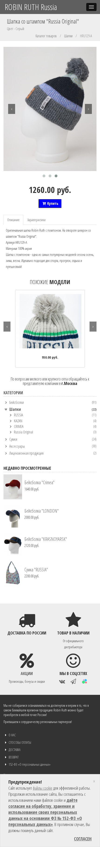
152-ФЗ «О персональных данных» (29, 764)
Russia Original (23, 432)
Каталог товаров (46, 35)
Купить (52, 203)
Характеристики (36, 219)
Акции (27, 673)
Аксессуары (17, 446)
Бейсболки (16, 402)
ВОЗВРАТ (14, 757)
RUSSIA (18, 415)
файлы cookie (42, 788)
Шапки (68, 35)
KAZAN (18, 420)
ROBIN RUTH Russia (31, 6)
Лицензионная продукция (26, 453)
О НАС (12, 735)
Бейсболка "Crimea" (39, 482)
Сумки (13, 439)
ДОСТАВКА (14, 749)
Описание (13, 219)
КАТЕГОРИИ (13, 392)
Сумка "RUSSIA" (36, 569)
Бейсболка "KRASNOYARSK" (45, 539)
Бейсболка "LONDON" (41, 511)
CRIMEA (18, 426)
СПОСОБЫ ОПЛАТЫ (20, 742)
